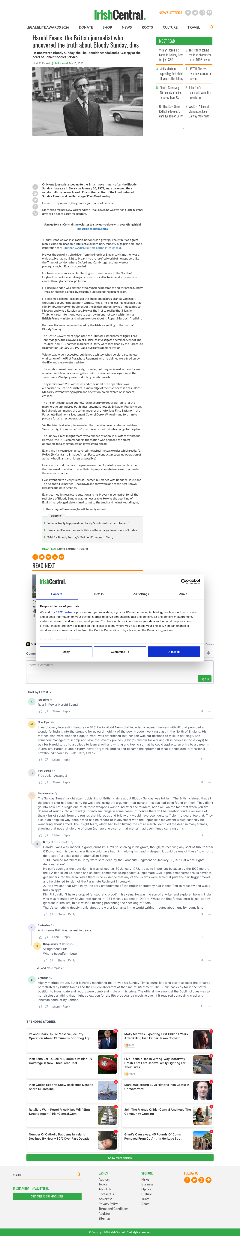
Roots (145, 1204)
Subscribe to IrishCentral (93, 228)
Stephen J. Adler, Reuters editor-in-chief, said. (93, 247)
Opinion (146, 1189)
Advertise (105, 1199)
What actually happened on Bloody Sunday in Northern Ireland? (88, 523)
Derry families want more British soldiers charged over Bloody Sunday (92, 530)
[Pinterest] (209, 13)
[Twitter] (195, 13)
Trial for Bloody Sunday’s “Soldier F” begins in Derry (80, 537)
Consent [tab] (56, 594)
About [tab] (183, 594)
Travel (145, 1199)
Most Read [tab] (167, 41)
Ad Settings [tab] (141, 594)
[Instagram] (202, 13)
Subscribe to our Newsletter (47, 1196)
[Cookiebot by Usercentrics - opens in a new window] (183, 581)
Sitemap (104, 1218)
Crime (61, 548)
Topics (103, 1184)
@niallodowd (59, 63)
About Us (105, 1189)
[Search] (212, 27)
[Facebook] (188, 13)
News (145, 1179)
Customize (118, 651)
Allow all (174, 651)
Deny (66, 651)
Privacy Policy (108, 1204)
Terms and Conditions (113, 1209)
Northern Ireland (77, 548)
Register (104, 1214)
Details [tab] (99, 594)
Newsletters (170, 13)
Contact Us (106, 1194)
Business (147, 1184)
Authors (104, 1179)
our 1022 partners (63, 612)
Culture (146, 1194)
